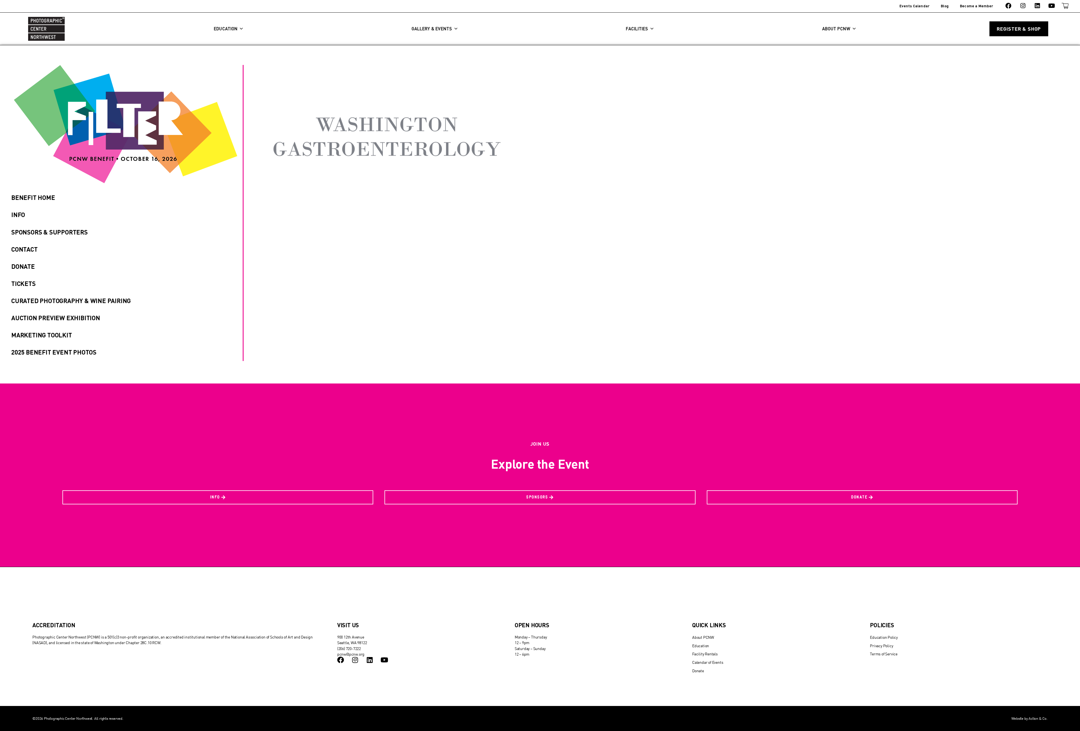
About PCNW (836, 28)
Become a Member (976, 6)
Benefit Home (33, 197)
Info (18, 214)
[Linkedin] (1037, 6)
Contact (24, 249)
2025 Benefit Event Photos (53, 352)
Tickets (23, 283)
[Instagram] (1023, 6)
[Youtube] (1052, 6)
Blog (945, 6)
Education (225, 28)
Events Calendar (914, 6)
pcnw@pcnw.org (350, 654)
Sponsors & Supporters (49, 232)
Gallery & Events (431, 28)
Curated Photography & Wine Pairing (71, 300)
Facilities (637, 28)
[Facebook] (1008, 6)
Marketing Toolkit (41, 335)
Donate (23, 266)
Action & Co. (1038, 718)
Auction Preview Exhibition (55, 318)
